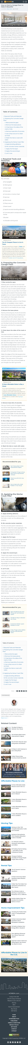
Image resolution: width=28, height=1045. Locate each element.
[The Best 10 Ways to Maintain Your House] (6, 729)
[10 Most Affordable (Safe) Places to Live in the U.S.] (6, 787)
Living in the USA (14, 996)
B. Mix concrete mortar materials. (14, 146)
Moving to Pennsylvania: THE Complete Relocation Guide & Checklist (19, 836)
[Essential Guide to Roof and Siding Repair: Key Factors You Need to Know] (6, 942)
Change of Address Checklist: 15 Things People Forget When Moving (19, 858)
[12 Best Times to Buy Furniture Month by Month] (6, 758)
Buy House (14, 1008)
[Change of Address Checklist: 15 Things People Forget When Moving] (6, 858)
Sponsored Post (14, 1018)
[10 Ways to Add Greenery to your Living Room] (6, 751)
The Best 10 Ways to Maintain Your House (17, 618)
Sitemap (14, 1031)
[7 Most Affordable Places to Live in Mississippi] (6, 801)
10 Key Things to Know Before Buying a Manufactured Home (17, 631)
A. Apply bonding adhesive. (13, 144)
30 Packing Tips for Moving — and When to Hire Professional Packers (19, 850)
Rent (14, 1004)
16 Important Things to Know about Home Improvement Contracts (17, 473)
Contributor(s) (5, 695)
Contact (14, 1028)
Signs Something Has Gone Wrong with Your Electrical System (17, 613)
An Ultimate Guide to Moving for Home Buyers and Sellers (18, 843)
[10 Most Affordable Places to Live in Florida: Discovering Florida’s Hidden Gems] (14, 965)
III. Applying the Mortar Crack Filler (13, 142)
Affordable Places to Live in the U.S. (14, 954)
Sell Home (14, 1010)
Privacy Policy (14, 1025)
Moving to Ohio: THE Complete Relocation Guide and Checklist (19, 829)
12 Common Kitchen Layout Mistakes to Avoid (17, 624)
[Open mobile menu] (2, 1)
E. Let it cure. (8, 153)
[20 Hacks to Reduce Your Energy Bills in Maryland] (6, 928)
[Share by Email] (26, 691)
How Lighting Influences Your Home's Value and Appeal (18, 935)
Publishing (14, 1020)
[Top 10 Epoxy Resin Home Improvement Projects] (6, 736)
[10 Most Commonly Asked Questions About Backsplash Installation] (6, 921)
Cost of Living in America (14, 998)
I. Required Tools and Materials (12, 116)
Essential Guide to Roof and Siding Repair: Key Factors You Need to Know (19, 942)
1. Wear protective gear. (12, 122)
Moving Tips (7, 823)
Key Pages (14, 1027)
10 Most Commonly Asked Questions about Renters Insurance (19, 878)
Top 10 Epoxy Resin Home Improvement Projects (16, 466)
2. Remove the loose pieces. (13, 125)
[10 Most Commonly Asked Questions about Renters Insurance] (6, 878)
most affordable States (10, 395)
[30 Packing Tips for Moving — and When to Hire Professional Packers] (6, 851)
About (14, 1016)
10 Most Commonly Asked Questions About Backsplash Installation (19, 920)
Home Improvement (14, 1006)
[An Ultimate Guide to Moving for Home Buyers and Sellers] (6, 843)
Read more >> (4, 718)
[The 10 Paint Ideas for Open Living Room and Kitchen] (6, 744)
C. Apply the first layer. (11, 148)
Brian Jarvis (9, 9)
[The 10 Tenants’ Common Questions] (6, 871)
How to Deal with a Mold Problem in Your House (16, 485)
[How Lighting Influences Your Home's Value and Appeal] (6, 935)
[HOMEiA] (9, 1)
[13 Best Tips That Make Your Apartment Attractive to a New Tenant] (6, 886)
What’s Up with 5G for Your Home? (17, 479)
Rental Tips (6, 865)
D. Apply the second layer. (12, 151)
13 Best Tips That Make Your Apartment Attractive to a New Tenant (19, 885)
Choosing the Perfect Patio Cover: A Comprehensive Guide (19, 913)
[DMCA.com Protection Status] (14, 1035)
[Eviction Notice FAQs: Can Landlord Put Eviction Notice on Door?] (6, 900)
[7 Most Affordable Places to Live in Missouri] (6, 794)
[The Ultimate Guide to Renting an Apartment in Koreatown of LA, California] (6, 893)
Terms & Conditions (14, 1022)
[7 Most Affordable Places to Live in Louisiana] (6, 816)
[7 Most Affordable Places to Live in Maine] (6, 808)
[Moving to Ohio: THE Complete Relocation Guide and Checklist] (6, 829)
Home (14, 1014)
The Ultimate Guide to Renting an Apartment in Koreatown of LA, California (19, 893)
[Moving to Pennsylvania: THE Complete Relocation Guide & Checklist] (6, 836)
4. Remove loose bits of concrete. (14, 131)
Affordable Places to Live (12, 781)
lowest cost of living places (16, 258)
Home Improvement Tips (12, 908)
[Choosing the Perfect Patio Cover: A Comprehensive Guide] (6, 914)
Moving (14, 1002)
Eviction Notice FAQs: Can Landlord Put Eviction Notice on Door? (19, 900)
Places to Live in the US (14, 1000)
